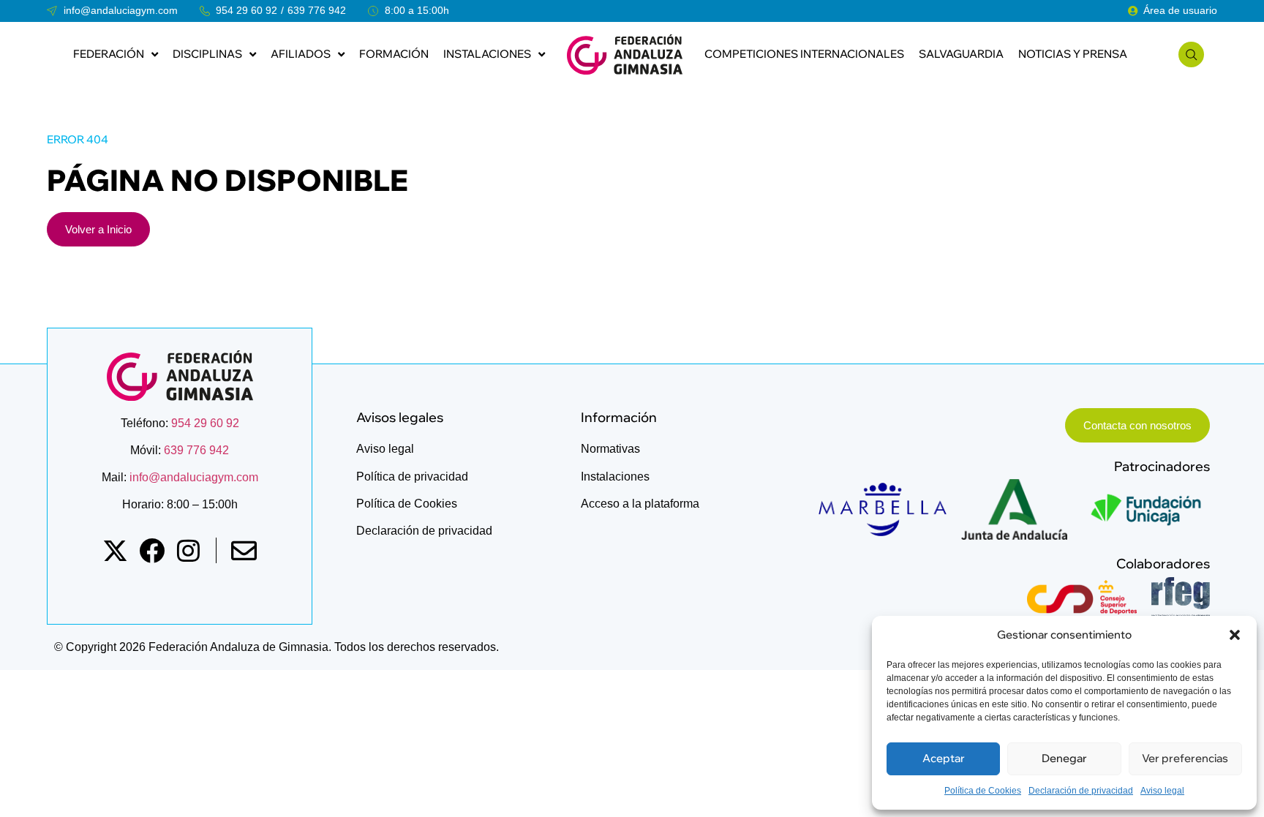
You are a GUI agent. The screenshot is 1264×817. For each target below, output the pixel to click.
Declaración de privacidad (1080, 791)
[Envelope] (244, 550)
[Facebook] (152, 550)
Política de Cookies (982, 791)
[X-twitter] (115, 550)
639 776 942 (316, 10)
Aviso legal (1162, 791)
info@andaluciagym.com (192, 477)
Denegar (1064, 758)
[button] (1234, 635)
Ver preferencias (1185, 758)
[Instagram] (188, 550)
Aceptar (943, 758)
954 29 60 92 (246, 10)
